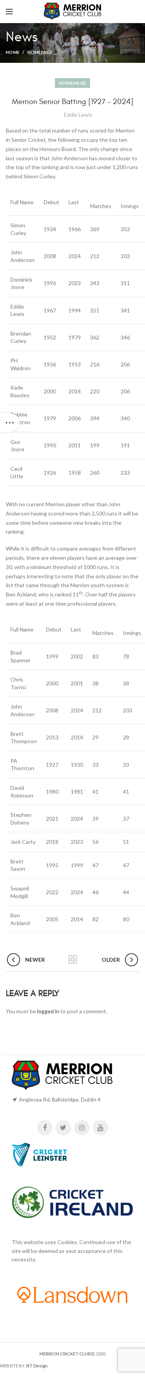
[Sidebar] (9, 422)
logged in (48, 1011)
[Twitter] (63, 1127)
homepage (40, 52)
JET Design (37, 1365)
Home (12, 52)
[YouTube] (100, 1127)
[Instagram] (82, 1127)
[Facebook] (45, 1127)
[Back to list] (72, 960)
